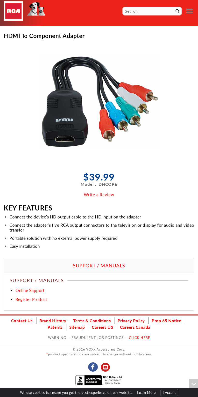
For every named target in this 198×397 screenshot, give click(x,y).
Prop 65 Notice (166, 320)
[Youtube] (105, 367)
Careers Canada (135, 327)
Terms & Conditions (92, 320)
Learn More (146, 392)
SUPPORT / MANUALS (99, 265)
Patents (55, 327)
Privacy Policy (131, 320)
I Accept (169, 392)
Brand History (52, 320)
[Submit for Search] (177, 11)
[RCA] (13, 11)
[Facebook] (93, 367)
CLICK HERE (139, 337)
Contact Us (22, 320)
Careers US (102, 327)
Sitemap (77, 327)
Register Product (31, 299)
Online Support (29, 290)
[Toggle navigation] (189, 11)
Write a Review (99, 194)
